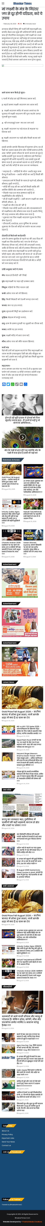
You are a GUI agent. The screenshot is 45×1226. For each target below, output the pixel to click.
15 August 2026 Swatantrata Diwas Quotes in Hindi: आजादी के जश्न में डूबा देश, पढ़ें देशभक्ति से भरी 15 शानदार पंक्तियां (30, 873)
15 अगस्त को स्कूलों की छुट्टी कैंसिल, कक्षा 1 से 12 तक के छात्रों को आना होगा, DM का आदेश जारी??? (30, 861)
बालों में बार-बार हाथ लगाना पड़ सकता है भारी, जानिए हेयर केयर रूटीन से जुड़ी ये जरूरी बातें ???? (28, 1036)
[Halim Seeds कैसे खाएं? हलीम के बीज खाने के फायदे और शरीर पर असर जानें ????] (8, 1073)
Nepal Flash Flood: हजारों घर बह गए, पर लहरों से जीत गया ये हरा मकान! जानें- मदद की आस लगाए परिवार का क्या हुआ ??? (29, 743)
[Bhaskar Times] (22, 3)
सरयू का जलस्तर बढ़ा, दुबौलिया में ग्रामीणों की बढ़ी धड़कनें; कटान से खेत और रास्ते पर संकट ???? (20, 822)
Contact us (6, 1145)
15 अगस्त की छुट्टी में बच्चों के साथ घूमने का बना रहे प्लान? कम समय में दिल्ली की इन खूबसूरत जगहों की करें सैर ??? (30, 1060)
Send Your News (8, 1142)
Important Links (8, 1138)
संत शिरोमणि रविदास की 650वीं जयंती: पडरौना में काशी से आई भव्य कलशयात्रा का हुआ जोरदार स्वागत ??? (29, 837)
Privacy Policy (7, 1134)
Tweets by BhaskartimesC (12, 1204)
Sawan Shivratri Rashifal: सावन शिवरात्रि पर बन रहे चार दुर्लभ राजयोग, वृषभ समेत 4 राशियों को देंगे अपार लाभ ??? (33, 548)
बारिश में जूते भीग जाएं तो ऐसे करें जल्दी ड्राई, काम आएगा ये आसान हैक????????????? (28, 1083)
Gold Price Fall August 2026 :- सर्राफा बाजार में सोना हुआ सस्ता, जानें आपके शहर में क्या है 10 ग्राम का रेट (11, 481)
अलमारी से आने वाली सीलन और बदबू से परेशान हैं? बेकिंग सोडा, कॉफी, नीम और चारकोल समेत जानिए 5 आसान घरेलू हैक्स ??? (22, 1021)
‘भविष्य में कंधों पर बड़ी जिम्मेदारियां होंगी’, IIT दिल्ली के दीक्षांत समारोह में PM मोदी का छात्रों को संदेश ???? (29, 1094)
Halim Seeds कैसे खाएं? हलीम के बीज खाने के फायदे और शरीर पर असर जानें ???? (29, 1072)
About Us (5, 1131)
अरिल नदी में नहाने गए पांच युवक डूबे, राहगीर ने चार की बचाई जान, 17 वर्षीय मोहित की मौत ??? (29, 850)
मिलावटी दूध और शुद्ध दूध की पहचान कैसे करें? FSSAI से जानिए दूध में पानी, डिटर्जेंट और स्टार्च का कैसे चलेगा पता (30, 1107)
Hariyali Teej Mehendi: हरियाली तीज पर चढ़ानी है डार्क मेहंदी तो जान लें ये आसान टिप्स (33, 515)
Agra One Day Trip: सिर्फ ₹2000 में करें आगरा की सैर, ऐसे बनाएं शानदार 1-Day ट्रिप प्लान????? (29, 1047)
